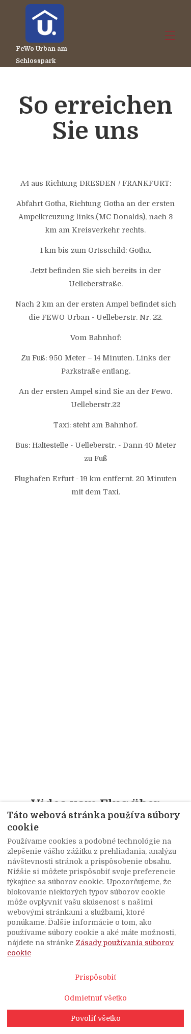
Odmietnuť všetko (95, 998)
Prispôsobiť (95, 977)
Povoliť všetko (96, 1018)
